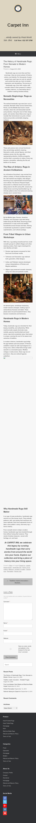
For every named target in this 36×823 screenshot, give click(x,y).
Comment (7, 601)
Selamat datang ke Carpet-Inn (12, 691)
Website (6, 638)
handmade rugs (17, 567)
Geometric (6, 750)
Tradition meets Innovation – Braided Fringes (16, 680)
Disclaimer (6, 778)
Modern (5, 756)
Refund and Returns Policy (10, 734)
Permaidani (10, 571)
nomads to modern (19, 569)
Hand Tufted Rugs (8, 723)
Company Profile (8, 773)
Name (6, 623)
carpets (28, 565)
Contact (5, 775)
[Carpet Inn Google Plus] (5, 806)
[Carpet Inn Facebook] (5, 798)
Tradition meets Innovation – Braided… (18, 582)
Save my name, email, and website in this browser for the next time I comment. (25, 649)
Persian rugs (17, 571)
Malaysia (11, 569)
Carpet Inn (22, 565)
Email (6, 630)
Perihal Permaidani (9, 689)
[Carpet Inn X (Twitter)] (5, 802)
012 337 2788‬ (27, 40)
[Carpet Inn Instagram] (5, 809)
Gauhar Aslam (8, 567)
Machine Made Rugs (9, 731)
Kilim (4, 728)
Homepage (6, 726)
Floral (4, 748)
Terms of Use (7, 736)
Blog (10, 565)
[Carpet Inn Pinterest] (5, 813)
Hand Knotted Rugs (8, 721)
